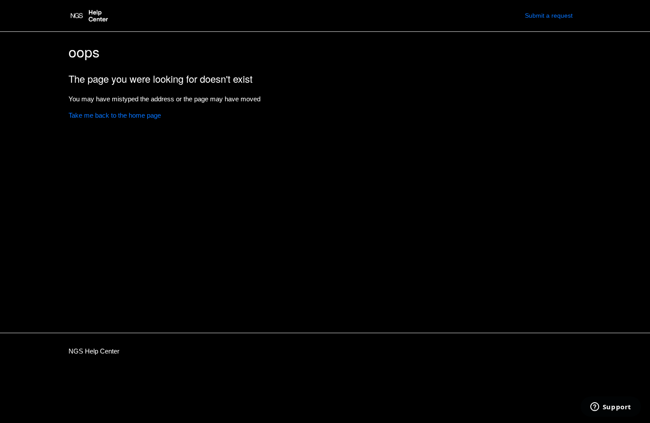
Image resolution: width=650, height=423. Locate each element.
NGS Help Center (94, 351)
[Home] (88, 16)
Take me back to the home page (115, 115)
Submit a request (549, 15)
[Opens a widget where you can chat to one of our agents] (610, 407)
